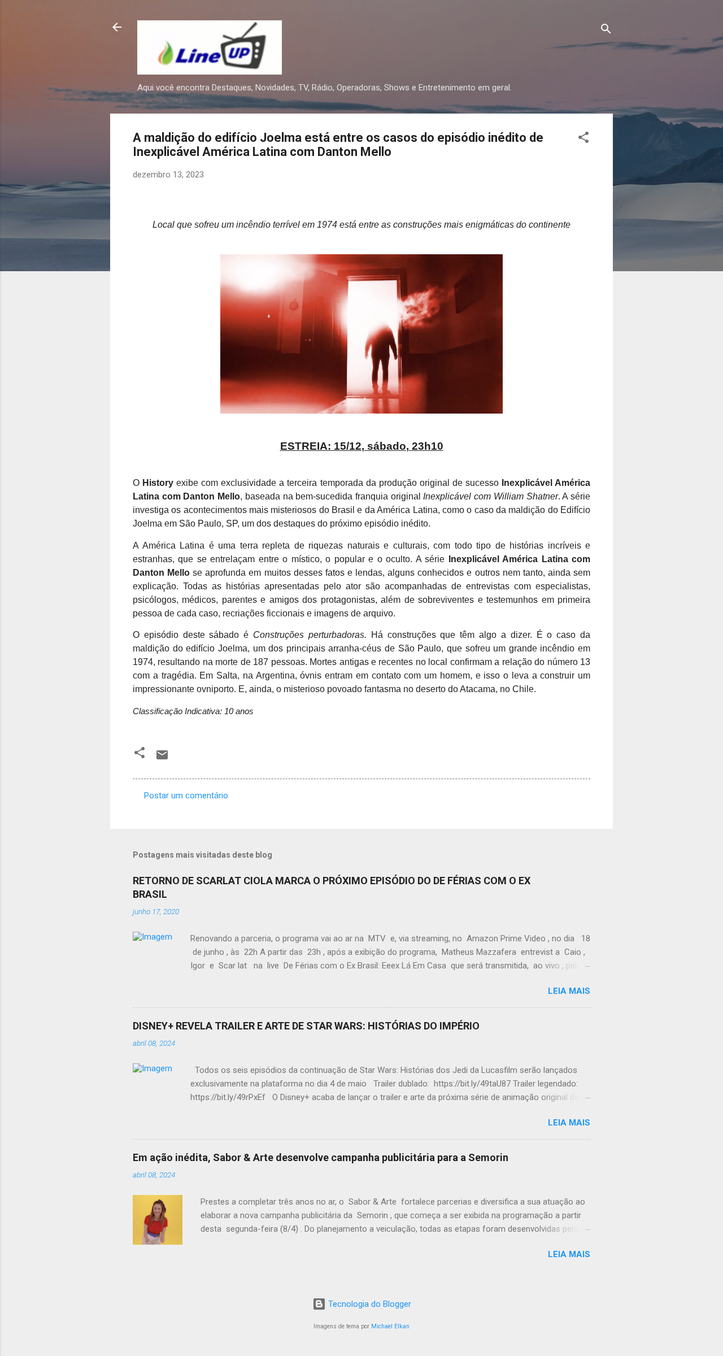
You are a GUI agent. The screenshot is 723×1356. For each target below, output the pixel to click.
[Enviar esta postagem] (162, 759)
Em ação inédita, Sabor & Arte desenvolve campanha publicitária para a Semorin (320, 1157)
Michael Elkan (390, 1326)
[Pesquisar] (606, 31)
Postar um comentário (186, 795)
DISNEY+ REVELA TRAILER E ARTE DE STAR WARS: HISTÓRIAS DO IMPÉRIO (306, 1026)
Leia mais (569, 991)
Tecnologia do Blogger (368, 1304)
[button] (583, 139)
